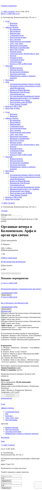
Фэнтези (13, 56)
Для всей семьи (16, 62)
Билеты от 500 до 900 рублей (21, 64)
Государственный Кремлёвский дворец (25, 96)
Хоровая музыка (16, 58)
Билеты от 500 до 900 (13, 106)
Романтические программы (20, 41)
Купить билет (6, 295)
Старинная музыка (17, 60)
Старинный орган (17, 35)
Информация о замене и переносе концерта (22, 434)
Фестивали (9, 80)
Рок (6, 414)
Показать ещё (6, 311)
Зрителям (9, 66)
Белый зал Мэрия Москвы (20, 90)
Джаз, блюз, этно (11, 418)
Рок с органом (15, 39)
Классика (9, 416)
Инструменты (15, 31)
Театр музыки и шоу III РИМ (21, 102)
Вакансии (13, 25)
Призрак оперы (16, 52)
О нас (7, 21)
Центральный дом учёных (20, 100)
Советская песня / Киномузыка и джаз (24, 54)
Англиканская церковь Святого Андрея (25, 84)
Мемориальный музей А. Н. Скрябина (24, 98)
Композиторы (15, 33)
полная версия (6, 398)
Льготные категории (18, 74)
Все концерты (15, 29)
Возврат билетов (16, 68)
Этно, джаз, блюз (16, 43)
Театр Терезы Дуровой (18, 104)
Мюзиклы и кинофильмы (19, 47)
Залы (7, 82)
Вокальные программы (19, 45)
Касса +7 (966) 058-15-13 (10, 14)
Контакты (13, 23)
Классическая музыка (18, 37)
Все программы (11, 420)
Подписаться (6, 481)
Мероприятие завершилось (11, 273)
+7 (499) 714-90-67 (8, 11)
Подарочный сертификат (19, 72)
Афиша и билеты (11, 27)
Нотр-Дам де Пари (17, 50)
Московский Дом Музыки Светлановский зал (20, 93)
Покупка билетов (16, 70)
